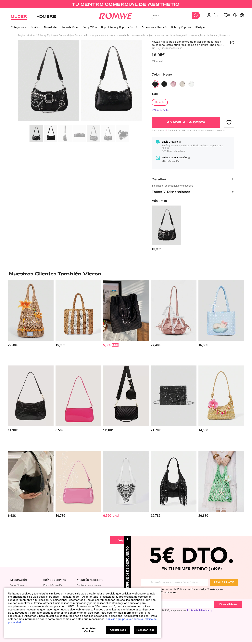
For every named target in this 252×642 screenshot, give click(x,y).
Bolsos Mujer (66, 35)
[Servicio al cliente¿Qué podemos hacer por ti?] (234, 15)
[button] (229, 122)
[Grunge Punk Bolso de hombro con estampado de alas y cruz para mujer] (126, 481)
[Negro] (155, 84)
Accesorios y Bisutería (154, 27)
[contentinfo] (156, 249)
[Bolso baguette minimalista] (78, 395)
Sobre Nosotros (18, 585)
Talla (155, 94)
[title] (126, 273)
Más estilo (159, 201)
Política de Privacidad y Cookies (197, 589)
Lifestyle (200, 27)
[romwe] (115, 15)
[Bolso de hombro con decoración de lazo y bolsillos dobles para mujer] (173, 310)
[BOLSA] (78, 310)
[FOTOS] (80, 81)
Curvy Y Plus (89, 27)
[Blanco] (182, 84)
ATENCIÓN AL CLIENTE (90, 580)
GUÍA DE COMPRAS (54, 580)
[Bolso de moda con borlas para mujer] (173, 481)
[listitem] (166, 228)
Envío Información (53, 585)
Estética (35, 27)
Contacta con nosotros (89, 585)
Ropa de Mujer (70, 27)
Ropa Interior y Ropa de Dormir (119, 27)
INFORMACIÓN (18, 580)
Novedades (50, 27)
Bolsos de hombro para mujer (91, 35)
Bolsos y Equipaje (47, 35)
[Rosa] (173, 84)
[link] (126, 4)
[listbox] (209, 15)
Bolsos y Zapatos (181, 27)
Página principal (26, 35)
